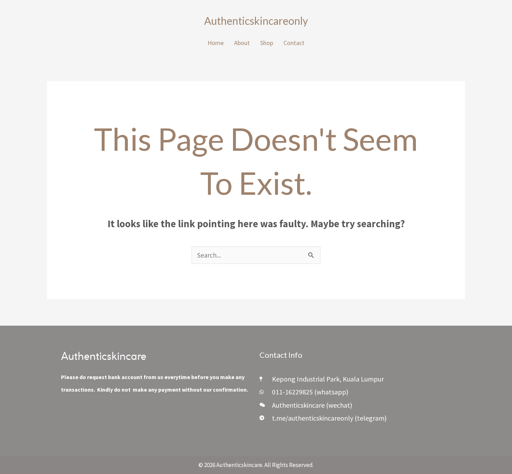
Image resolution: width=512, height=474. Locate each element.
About (242, 43)
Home (216, 43)
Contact (294, 43)
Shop (266, 43)
